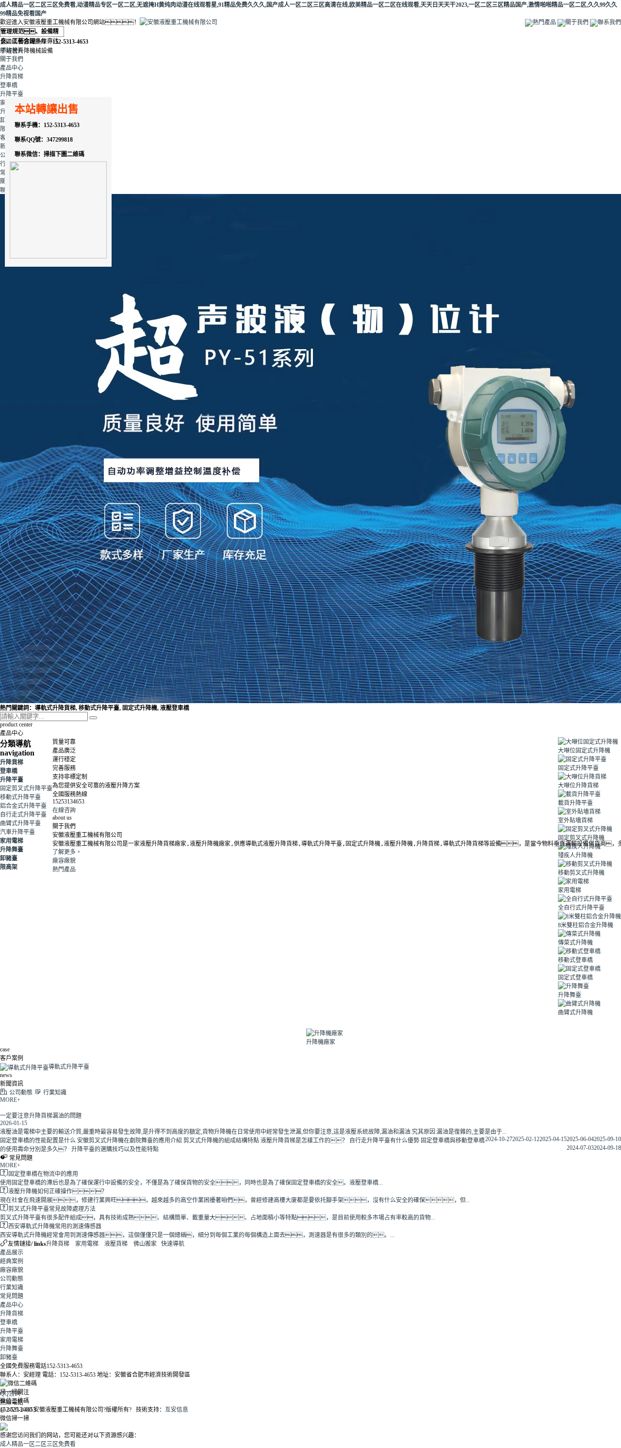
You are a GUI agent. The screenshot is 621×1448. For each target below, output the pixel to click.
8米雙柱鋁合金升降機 (585, 925)
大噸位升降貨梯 (578, 785)
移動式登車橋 (575, 960)
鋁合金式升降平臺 (23, 806)
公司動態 (11, 1278)
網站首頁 (11, 50)
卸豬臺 (8, 858)
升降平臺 (11, 94)
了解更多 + (66, 852)
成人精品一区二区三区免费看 (38, 1444)
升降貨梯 (11, 76)
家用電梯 (11, 840)
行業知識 (11, 1287)
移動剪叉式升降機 (581, 872)
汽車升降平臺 (17, 832)
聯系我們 (609, 22)
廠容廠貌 (64, 860)
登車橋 (8, 85)
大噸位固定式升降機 (584, 750)
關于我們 (576, 22)
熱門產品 (544, 22)
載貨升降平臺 (575, 803)
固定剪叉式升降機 (581, 838)
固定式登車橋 (575, 977)
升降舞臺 (11, 849)
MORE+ (10, 1099)
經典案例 (11, 1261)
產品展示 (11, 1252)
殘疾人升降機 (575, 855)
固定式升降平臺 (578, 768)
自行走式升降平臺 (23, 814)
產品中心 (11, 67)
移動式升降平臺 (20, 797)
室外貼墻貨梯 (575, 820)
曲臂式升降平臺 (20, 823)
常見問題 (11, 1296)
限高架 (8, 867)
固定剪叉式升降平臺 (26, 788)
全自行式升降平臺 (581, 907)
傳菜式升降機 (575, 942)
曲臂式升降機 (575, 1012)
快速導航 (172, 1243)
